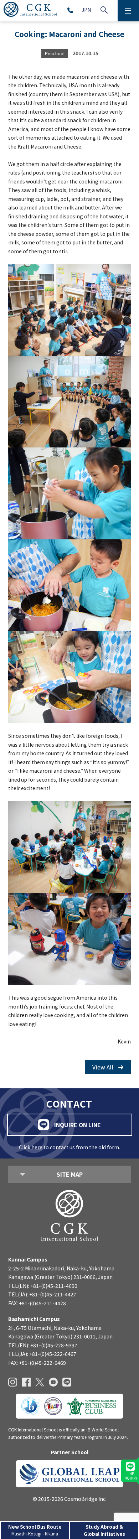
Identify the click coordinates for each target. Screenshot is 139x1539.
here (36, 1147)
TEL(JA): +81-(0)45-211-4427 (42, 1294)
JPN (86, 9)
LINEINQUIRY (130, 1476)
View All (103, 1067)
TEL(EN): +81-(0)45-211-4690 (42, 1285)
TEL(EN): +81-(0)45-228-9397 (42, 1345)
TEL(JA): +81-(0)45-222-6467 (42, 1353)
